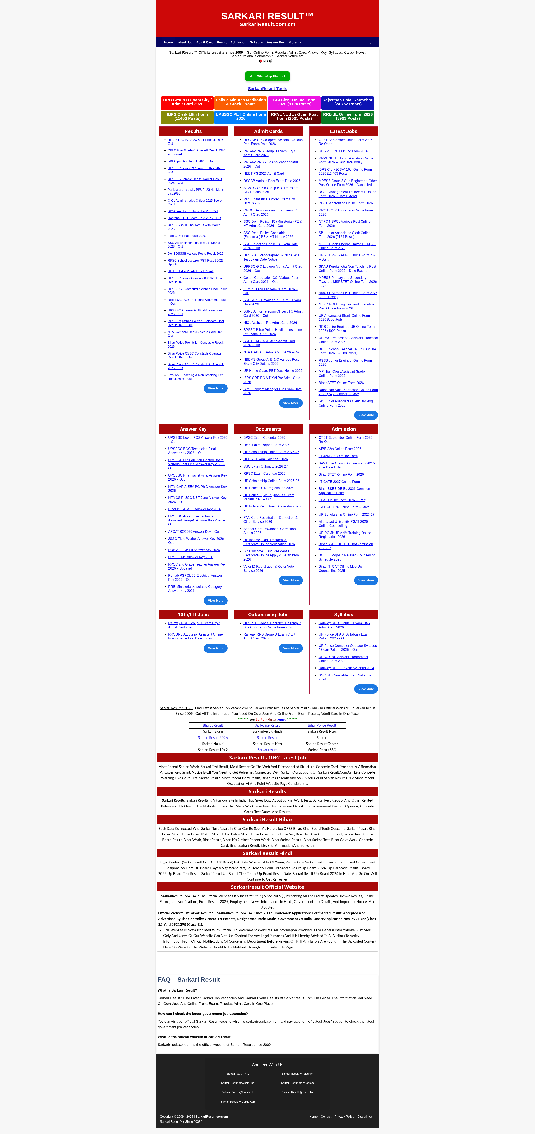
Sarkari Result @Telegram (297, 1073)
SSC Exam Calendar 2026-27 (265, 466)
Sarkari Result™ (267, 16)
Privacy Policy (344, 1116)
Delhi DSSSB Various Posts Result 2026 (195, 253)
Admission (238, 42)
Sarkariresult (267, 750)
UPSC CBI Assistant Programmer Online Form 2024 (343, 659)
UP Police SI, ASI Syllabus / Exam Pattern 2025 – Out (268, 497)
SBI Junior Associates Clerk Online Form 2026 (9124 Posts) (345, 235)
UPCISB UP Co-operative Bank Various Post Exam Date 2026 (273, 142)
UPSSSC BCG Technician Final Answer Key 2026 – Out (192, 451)
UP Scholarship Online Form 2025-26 (271, 481)
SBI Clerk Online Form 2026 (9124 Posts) (294, 102)
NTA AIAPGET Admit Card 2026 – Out (271, 352)
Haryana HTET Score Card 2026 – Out (194, 218)
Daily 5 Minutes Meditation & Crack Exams (241, 102)
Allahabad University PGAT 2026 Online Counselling (343, 523)
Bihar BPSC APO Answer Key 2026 (194, 509)
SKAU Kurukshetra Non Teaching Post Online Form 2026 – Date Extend (347, 268)
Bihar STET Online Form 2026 (341, 383)
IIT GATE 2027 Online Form (339, 481)
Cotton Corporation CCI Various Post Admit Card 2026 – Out (270, 280)
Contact (326, 1116)
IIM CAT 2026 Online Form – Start (344, 507)
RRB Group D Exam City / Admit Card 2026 (187, 102)
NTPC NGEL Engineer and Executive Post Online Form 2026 (346, 306)
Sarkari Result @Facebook (237, 1092)
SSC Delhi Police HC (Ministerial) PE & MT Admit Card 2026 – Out (272, 223)
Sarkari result (267, 738)
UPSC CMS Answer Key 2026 (190, 557)
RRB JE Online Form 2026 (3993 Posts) (348, 116)
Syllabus (256, 42)
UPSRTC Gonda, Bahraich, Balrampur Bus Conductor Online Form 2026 (272, 625)
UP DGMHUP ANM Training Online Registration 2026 (345, 535)
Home (168, 42)
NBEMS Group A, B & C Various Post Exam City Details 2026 (271, 361)
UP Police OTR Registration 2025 (268, 488)
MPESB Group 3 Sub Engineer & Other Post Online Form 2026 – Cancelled (348, 183)
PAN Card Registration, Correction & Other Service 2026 (270, 519)
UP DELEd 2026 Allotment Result (190, 271)
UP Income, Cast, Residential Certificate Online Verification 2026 (269, 542)
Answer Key (276, 42)
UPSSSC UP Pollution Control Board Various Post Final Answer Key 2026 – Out (196, 464)
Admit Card (204, 42)
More (293, 42)
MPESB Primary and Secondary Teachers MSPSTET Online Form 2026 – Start (348, 282)
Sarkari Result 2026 (213, 738)
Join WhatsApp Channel (267, 76)
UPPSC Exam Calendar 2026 (265, 459)
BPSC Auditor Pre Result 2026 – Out (193, 211)
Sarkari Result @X (237, 1073)
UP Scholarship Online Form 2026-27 (271, 452)
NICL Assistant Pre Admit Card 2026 (270, 322)
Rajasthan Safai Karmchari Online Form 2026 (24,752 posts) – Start (348, 392)
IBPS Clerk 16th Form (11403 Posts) (187, 116)
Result (222, 42)
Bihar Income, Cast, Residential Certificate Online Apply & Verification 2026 (271, 555)
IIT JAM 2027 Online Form (338, 456)
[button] (369, 42)
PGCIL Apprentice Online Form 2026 (346, 203)
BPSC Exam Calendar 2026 (264, 437)
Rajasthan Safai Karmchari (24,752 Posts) (347, 102)
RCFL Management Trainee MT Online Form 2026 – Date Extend (347, 194)
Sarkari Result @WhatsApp (237, 1082)
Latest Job (184, 42)
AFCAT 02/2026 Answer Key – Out (194, 531)
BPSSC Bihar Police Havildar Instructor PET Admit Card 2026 (272, 332)
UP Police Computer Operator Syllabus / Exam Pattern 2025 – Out (348, 647)
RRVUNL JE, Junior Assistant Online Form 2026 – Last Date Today (346, 160)
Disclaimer (364, 1116)
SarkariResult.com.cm (212, 1116)
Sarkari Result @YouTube (297, 1092)
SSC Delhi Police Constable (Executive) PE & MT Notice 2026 (268, 235)
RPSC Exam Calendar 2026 (264, 473)
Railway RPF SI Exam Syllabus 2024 (346, 668)
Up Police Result (267, 725)
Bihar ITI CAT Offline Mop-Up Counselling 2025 (340, 568)
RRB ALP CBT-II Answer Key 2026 (194, 550)
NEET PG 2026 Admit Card (263, 173)
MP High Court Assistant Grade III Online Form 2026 (343, 373)
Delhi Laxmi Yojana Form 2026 (266, 445)
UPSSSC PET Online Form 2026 (241, 116)
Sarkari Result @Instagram (297, 1082)
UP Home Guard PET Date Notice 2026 (272, 370)
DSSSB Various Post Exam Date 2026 (272, 181)
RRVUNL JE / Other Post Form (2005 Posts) (294, 116)
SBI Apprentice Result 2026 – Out (191, 161)
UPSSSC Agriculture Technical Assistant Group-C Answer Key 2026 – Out (196, 520)
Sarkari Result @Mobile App (238, 1101)
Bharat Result (213, 725)
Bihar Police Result (322, 725)
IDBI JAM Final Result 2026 (187, 236)
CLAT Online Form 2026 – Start (342, 500)
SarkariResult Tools (267, 88)
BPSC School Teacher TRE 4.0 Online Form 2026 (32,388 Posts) (347, 351)
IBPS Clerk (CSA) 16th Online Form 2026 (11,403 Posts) (345, 171)
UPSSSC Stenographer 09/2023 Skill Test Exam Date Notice (271, 257)
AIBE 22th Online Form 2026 (340, 449)
